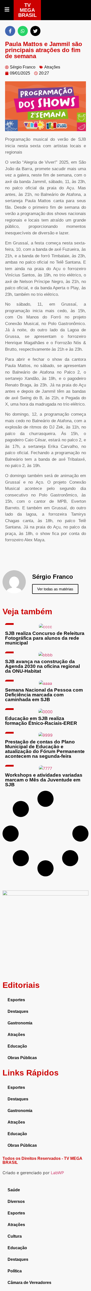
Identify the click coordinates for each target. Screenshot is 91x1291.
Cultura (15, 1236)
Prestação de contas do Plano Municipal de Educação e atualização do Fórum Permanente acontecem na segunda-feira (45, 749)
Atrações (52, 67)
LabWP (57, 1172)
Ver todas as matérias (55, 589)
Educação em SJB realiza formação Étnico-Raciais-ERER (41, 721)
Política (15, 1271)
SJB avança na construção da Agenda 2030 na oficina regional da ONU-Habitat (42, 666)
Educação (17, 1046)
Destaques (18, 1011)
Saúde (14, 1190)
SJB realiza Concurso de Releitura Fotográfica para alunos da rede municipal (44, 638)
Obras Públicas (22, 1058)
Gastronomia (20, 1023)
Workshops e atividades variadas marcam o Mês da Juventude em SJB (43, 779)
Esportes (16, 1000)
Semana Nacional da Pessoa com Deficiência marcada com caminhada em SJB (44, 694)
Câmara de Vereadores (29, 1282)
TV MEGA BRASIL (27, 10)
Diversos (16, 1201)
